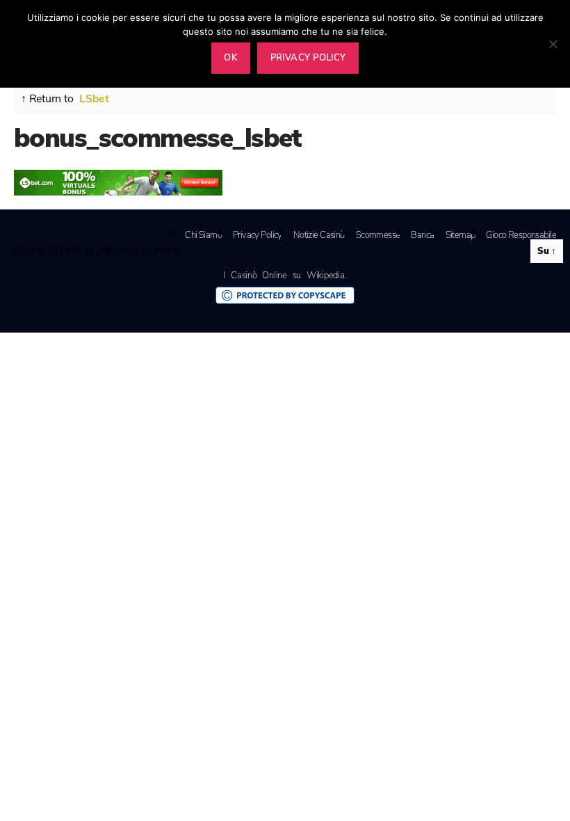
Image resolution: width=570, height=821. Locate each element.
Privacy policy (308, 57)
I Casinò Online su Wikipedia (283, 275)
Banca (422, 235)
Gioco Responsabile (521, 235)
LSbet (94, 98)
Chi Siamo (203, 235)
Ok (230, 57)
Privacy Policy (257, 235)
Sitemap (460, 235)
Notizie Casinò (319, 235)
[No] (553, 44)
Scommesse (378, 235)
